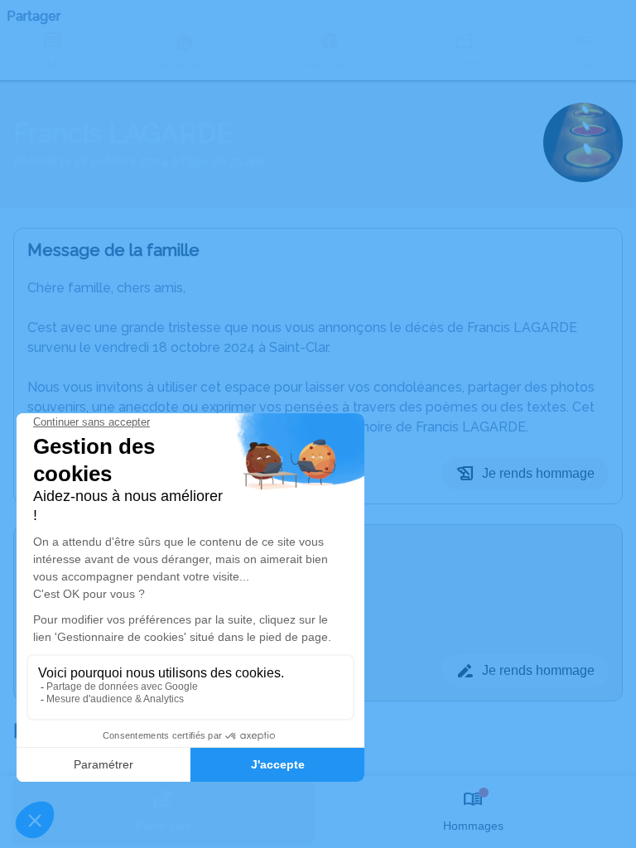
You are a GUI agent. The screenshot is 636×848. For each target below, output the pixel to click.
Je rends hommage (538, 473)
